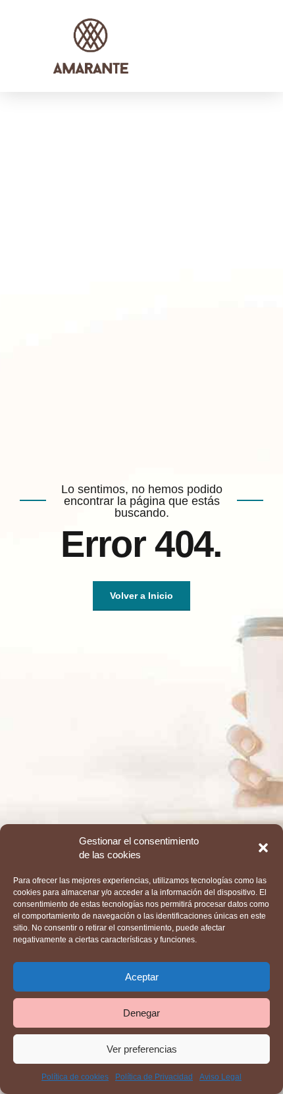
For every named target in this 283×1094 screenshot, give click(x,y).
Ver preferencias (142, 1049)
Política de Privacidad (154, 1077)
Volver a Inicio (141, 595)
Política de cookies (75, 1077)
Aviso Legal (220, 1077)
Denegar (141, 1012)
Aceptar (142, 976)
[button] (263, 847)
